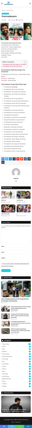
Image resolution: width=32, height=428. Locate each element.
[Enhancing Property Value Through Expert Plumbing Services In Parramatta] (5, 309)
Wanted (3, 200)
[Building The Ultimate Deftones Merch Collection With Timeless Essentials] (5, 316)
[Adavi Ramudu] (8, 208)
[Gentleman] (24, 195)
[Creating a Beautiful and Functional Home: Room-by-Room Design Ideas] (5, 324)
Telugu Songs (10, 10)
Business (4, 351)
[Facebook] (3, 158)
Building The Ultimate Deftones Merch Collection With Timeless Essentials (20, 315)
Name (3, 246)
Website (3, 258)
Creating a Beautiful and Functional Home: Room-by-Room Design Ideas (21, 323)
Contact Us (18, 422)
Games (4, 381)
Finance (4, 368)
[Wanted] (8, 195)
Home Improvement (7, 356)
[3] (24, 208)
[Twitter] (6, 158)
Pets (3, 361)
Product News (5, 354)
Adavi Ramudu (5, 214)
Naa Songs (25, 419)
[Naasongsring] (8, 3)
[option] (16, 404)
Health (3, 346)
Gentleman (20, 200)
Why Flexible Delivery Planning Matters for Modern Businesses (15, 300)
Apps (3, 371)
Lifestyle (4, 383)
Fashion (4, 366)
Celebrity (4, 386)
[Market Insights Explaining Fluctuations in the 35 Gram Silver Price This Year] (5, 331)
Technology (5, 359)
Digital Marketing (6, 378)
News (3, 349)
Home (4, 10)
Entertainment (5, 376)
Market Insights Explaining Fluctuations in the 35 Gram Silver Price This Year (20, 330)
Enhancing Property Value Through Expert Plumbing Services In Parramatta (21, 308)
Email (3, 252)
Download (4, 78)
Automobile (5, 373)
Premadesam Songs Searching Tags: (12, 66)
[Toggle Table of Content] (24, 62)
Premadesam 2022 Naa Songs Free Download (14, 64)
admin (5, 20)
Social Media (5, 363)
